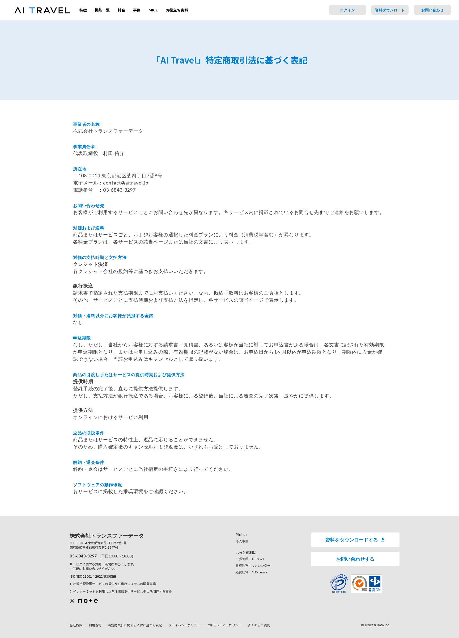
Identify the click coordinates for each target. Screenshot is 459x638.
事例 (137, 10)
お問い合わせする (355, 559)
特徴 (83, 10)
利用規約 (95, 625)
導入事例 (242, 541)
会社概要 (76, 625)
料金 (121, 10)
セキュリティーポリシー (224, 625)
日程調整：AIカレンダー (253, 566)
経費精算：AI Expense (251, 572)
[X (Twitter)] (72, 601)
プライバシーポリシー (184, 625)
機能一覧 (102, 10)
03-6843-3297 (83, 555)
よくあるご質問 (259, 625)
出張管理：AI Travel (250, 559)
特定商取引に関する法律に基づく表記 (135, 625)
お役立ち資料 (177, 10)
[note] (88, 601)
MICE (153, 10)
